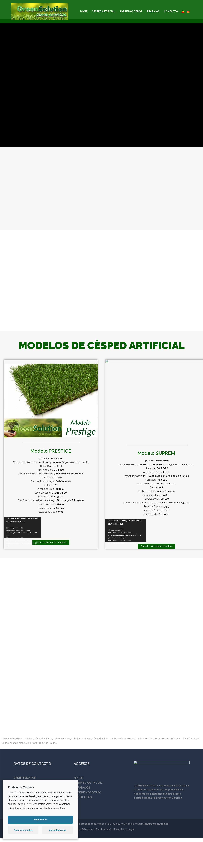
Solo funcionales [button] (23, 830)
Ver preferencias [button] (57, 830)
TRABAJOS (153, 11)
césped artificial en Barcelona (109, 738)
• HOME (79, 777)
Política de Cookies (107, 829)
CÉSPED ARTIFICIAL (103, 11)
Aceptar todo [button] (40, 819)
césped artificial (43, 738)
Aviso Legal (128, 829)
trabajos (75, 738)
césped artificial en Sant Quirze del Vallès (33, 743)
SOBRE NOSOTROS (130, 11)
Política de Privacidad (81, 829)
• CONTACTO (83, 797)
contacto (86, 738)
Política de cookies (54, 808)
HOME (83, 11)
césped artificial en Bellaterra (143, 738)
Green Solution (24, 738)
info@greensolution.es (154, 823)
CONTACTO (171, 11)
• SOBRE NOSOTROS (88, 792)
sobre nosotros (61, 738)
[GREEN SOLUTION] (39, 11)
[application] (22, 527)
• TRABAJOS (82, 787)
